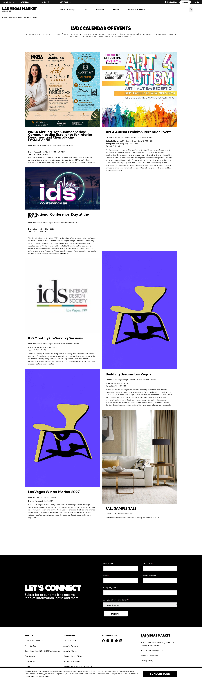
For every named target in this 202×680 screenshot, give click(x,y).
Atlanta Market (70, 651)
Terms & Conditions (149, 655)
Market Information (34, 641)
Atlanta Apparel (70, 646)
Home (4, 17)
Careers (28, 666)
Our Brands (30, 656)
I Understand (160, 674)
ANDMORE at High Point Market (77, 666)
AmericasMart (69, 641)
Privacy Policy (147, 661)
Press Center (30, 646)
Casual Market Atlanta (73, 656)
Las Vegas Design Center (19, 17)
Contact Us (30, 661)
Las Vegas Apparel (71, 661)
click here (64, 253)
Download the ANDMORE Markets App (42, 651)
